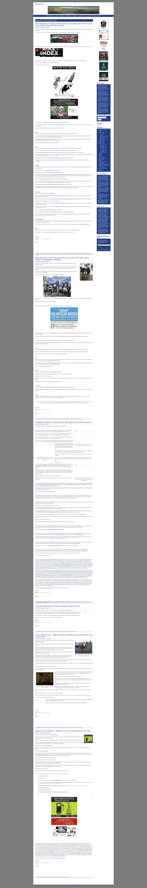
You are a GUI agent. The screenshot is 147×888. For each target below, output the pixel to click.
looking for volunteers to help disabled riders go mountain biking (62, 198)
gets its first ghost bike (39, 855)
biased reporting (53, 575)
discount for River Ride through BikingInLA (54, 545)
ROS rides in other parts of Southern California (48, 507)
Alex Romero (68, 512)
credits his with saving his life (68, 573)
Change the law (89, 15)
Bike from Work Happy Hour (83, 484)
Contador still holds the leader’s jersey (57, 533)
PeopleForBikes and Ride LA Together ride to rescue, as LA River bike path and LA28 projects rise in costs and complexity (103, 196)
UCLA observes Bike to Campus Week (61, 487)
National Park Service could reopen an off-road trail (46, 152)
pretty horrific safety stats (48, 765)
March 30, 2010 (38, 732)
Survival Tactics (97, 15)
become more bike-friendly (60, 389)
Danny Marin (61, 512)
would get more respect (80, 853)
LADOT (82, 253)
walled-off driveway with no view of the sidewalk (77, 206)
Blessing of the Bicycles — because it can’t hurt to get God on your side (62, 731)
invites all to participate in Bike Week (53, 483)
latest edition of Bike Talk (41, 46)
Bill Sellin (100, 199)
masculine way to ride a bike (53, 373)
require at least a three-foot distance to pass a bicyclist (81, 166)
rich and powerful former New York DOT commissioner (54, 525)
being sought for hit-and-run (47, 342)
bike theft (49, 727)
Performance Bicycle (39, 602)
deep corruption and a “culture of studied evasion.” (80, 224)
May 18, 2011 (38, 424)
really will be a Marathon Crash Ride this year (48, 142)
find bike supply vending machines (82, 576)
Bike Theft (68, 15)
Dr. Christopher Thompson (103, 150)
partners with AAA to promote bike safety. (72, 571)
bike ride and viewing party (62, 336)
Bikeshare (101, 153)
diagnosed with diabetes (58, 298)
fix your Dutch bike (51, 850)
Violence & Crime (103, 152)
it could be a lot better (76, 543)
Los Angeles (86, 253)
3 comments (47, 424)
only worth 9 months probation (58, 854)
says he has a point (59, 397)
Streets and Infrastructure (103, 165)
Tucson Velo (44, 491)
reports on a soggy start (73, 483)
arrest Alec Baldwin (41, 396)
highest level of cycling (54, 852)
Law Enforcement (103, 147)
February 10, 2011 (39, 638)
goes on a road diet (73, 844)
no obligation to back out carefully (60, 206)
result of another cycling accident (66, 458)
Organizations (82, 15)
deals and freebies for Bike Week (43, 487)
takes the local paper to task (44, 575)
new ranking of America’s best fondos (43, 139)
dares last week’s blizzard (85, 849)
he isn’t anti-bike (78, 852)
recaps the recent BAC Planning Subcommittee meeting (52, 549)
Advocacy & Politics (102, 129)
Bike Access (102, 166)
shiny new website (44, 542)
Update (100, 169)
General (40, 601)
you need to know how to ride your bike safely (53, 209)
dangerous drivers (69, 253)
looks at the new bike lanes (69, 564)
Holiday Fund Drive (102, 158)
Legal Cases (102, 148)
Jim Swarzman (56, 512)
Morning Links (41, 253)
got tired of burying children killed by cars (58, 124)
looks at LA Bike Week (45, 349)
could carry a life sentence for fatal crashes (61, 203)
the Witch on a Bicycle (44, 340)
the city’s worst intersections (53, 843)
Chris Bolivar (63, 601)
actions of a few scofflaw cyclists (51, 387)
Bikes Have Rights (103, 144)
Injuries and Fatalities (104, 136)
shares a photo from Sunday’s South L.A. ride (62, 563)
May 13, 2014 (38, 261)
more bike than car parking (83, 351)
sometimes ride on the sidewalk (52, 579)
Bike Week (50, 601)
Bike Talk (55, 253)
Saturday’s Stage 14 (79, 534)
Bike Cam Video (102, 141)
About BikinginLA (50, 15)
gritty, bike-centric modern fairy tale (82, 584)
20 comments (48, 638)
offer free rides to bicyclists (70, 349)
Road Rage (102, 137)
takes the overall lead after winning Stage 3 (75, 536)
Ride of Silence (45, 602)
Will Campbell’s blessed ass (53, 477)
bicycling (48, 253)
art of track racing (88, 564)
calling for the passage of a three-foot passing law (52, 166)
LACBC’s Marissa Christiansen (86, 559)
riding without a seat (45, 847)
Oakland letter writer (40, 154)
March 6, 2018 (38, 27)
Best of (40, 727)
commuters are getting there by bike (77, 487)
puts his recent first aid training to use (51, 577)
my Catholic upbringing (45, 747)
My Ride (100, 160)
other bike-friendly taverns (54, 485)
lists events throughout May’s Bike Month (55, 571)
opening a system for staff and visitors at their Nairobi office (63, 211)
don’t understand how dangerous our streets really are (60, 29)
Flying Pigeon (68, 373)
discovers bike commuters (55, 572)
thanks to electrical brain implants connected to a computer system (59, 182)
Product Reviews (102, 161)
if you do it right (49, 376)
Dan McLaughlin (68, 601)
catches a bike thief (45, 366)
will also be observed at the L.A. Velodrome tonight (45, 510)
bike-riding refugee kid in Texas (49, 122)
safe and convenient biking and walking (51, 150)
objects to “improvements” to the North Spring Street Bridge (60, 565)
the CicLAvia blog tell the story (62, 443)
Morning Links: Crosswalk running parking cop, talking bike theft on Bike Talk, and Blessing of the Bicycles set (63, 24)
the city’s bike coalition (87, 362)
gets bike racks (38, 852)
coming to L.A (57, 845)
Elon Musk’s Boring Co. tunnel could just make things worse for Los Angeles (61, 135)
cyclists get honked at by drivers (74, 582)
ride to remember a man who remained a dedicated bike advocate (53, 159)
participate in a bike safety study (46, 566)
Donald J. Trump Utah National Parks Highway (54, 172)
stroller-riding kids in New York (62, 122)
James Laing (51, 512)
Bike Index (57, 46)
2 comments (47, 27)
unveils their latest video (53, 542)
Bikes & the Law (102, 143)
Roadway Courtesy (103, 138)
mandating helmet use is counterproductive (43, 573)
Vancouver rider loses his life (79, 342)
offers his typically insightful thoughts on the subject (54, 529)
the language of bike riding (54, 381)
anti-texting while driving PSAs (77, 848)
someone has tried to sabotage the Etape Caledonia (57, 584)
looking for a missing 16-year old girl (46, 133)
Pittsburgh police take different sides (44, 587)
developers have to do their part (53, 184)
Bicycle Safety (41, 418)
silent (64, 510)
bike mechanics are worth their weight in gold (54, 195)
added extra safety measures (61, 534)
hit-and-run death (51, 849)
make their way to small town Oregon (84, 573)
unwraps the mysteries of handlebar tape (47, 193)
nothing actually (83, 845)
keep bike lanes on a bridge (64, 580)
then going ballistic (60, 396)
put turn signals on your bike (50, 232)
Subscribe (100, 247)
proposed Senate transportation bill (51, 371)
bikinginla (42, 27)
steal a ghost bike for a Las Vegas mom (53, 170)
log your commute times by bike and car (82, 560)
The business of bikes (103, 168)
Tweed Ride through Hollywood (70, 843)
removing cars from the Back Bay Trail (56, 359)
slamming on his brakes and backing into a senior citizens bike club (63, 174)
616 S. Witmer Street (69, 613)
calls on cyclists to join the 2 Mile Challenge (53, 570)
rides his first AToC (52, 536)
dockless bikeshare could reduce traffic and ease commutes (56, 157)
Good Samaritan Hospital (77, 253)
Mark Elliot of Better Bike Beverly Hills (50, 559)
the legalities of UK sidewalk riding (72, 579)
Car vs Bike (102, 133)
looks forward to (71, 484)
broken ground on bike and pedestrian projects (48, 148)
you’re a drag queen (51, 491)
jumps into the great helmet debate (75, 572)
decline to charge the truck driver (56, 362)
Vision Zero (102, 139)
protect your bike (52, 844)
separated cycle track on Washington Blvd (68, 561)
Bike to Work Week (54, 734)
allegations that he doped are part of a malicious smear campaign (66, 220)
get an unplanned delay (66, 566)
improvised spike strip (63, 378)
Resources (75, 15)
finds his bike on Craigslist (67, 575)
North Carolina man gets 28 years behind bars (44, 186)
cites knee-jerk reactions (54, 848)
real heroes (81, 727)
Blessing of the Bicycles (62, 253)
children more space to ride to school (53, 582)
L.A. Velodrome (82, 601)
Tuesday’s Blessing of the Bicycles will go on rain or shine (57, 606)
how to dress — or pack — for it (46, 489)
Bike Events (47, 418)
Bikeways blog (37, 844)
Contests (100, 154)
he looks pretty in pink (78, 533)
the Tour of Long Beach (63, 353)
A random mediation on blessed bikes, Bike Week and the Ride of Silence (63, 422)
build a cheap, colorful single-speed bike (84, 583)
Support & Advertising (59, 15)
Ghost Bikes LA (45, 271)
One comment (47, 261)
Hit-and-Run (102, 146)
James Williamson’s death (68, 850)
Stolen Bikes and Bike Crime (104, 164)
